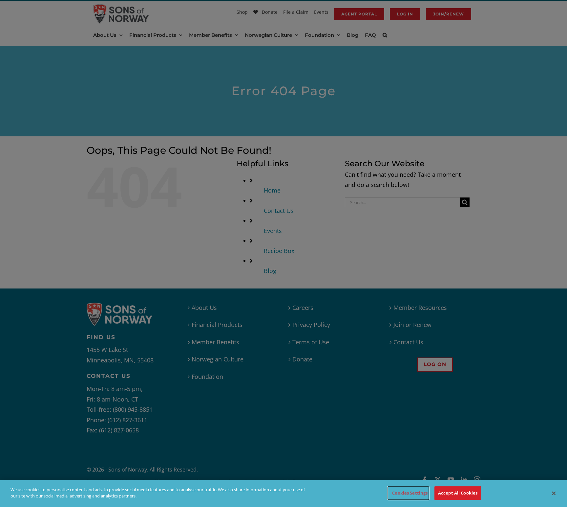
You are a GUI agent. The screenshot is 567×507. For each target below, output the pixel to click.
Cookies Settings (410, 493)
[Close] (554, 493)
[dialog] (283, 493)
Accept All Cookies (457, 493)
